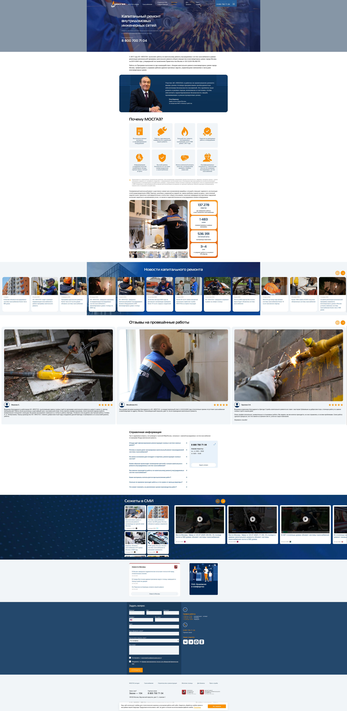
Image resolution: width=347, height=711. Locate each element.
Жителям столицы (187, 683)
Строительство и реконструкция (167, 683)
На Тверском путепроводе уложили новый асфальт (148, 587)
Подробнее (197, 707)
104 (140, 693)
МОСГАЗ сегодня (134, 683)
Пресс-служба (213, 683)
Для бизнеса (201, 683)
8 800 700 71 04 (223, 4)
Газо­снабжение (148, 683)
